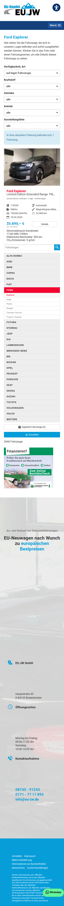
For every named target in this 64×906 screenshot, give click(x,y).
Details (44, 224)
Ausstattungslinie (14, 119)
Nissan (11, 362)
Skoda (11, 390)
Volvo (11, 413)
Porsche (12, 379)
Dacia (10, 278)
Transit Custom (14, 317)
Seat (10, 385)
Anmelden (17, 856)
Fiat (9, 284)
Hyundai (12, 328)
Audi (9, 261)
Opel (10, 368)
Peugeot (12, 373)
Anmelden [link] (34, 434)
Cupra (11, 273)
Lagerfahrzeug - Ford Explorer (32, 196)
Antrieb (8, 106)
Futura (11, 322)
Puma (9, 304)
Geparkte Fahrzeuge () (33, 427)
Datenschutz (18, 868)
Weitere (12, 419)
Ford (10, 290)
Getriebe (9, 93)
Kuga (9, 299)
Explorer (11, 295)
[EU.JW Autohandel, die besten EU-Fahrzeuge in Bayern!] (22, 10)
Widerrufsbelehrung (22, 860)
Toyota (11, 402)
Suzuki (11, 396)
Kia (9, 339)
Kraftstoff (9, 79)
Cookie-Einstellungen (37, 868)
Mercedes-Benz (17, 350)
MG (9, 356)
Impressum (30, 856)
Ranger (10, 308)
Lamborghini (15, 345)
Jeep (10, 333)
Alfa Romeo (14, 256)
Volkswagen (15, 408)
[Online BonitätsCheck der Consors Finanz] (28, 467)
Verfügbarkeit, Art (14, 66)
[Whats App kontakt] (53, 893)
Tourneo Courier (14, 313)
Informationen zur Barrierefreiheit (29, 864)
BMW (9, 267)
